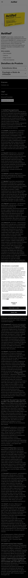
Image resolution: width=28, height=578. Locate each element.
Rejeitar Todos (14, 312)
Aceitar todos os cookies (14, 308)
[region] (14, 289)
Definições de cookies (14, 303)
